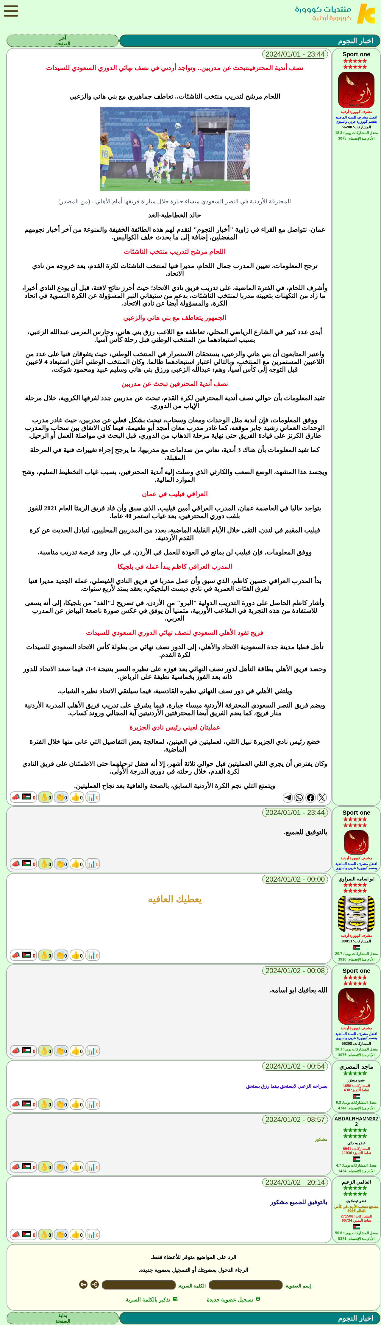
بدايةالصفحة (62, 1318)
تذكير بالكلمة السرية (152, 1300)
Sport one (356, 54)
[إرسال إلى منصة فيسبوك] (310, 798)
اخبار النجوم (356, 41)
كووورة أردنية (332, 17)
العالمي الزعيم (356, 1181)
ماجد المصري (356, 1066)
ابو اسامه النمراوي (356, 878)
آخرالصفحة (62, 40)
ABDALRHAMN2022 (356, 1121)
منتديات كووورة (323, 9)
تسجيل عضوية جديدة (234, 1300)
